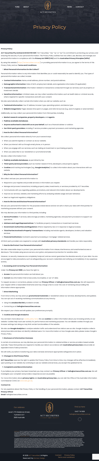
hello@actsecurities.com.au (79, 414)
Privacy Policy (69, 455)
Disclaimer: (16, 431)
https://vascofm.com (24, 436)
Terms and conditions (66, 457)
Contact (58, 455)
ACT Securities (34, 455)
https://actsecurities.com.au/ (29, 62)
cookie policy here (31, 319)
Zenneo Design (39, 458)
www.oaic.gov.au (26, 381)
